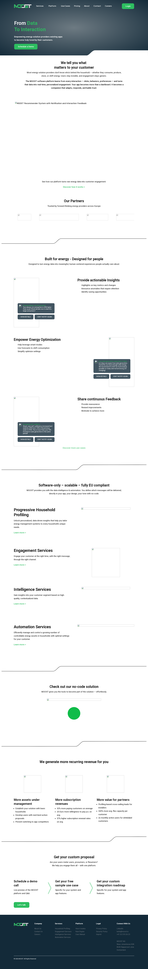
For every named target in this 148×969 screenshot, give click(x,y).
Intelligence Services (63, 934)
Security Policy (101, 931)
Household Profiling (62, 929)
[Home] (23, 6)
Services (40, 6)
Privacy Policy (101, 929)
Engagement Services (63, 931)
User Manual (80, 934)
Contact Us (38, 931)
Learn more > (20, 532)
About (86, 6)
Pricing (77, 6)
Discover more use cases (74, 448)
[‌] (74, 716)
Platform (52, 6)
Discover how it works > (74, 187)
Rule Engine (80, 931)
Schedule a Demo (26, 46)
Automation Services (63, 937)
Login (128, 6)
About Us (37, 929)
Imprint (98, 934)
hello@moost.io (122, 931)
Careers (108, 6)
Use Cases (65, 6)
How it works (80, 929)
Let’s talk (21, 905)
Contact (97, 6)
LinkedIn (120, 929)
